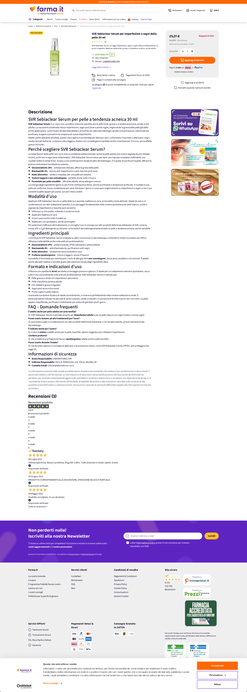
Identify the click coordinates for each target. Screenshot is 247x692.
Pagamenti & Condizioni (125, 576)
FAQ (73, 584)
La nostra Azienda (36, 576)
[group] (97, 42)
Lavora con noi (35, 588)
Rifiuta (217, 684)
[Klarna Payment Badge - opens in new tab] (188, 67)
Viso (55, 26)
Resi (73, 588)
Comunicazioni (121, 592)
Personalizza (215, 675)
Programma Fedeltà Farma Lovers (44, 584)
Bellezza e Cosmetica (43, 26)
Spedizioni (119, 580)
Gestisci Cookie (121, 596)
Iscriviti (211, 536)
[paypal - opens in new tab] (198, 68)
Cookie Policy (120, 588)
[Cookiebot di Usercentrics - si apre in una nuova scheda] (24, 686)
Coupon (32, 580)
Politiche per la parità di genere (43, 596)
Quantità (173, 51)
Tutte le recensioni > (38, 506)
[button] (35, 19)
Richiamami (76, 580)
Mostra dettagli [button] (50, 683)
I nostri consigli (35, 592)
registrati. (96, 88)
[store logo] (46, 10)
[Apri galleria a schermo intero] (55, 57)
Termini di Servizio (87, 554)
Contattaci (76, 576)
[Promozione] (195, 122)
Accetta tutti (217, 665)
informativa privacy (146, 542)
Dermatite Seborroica (68, 26)
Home (30, 26)
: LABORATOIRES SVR (111, 61)
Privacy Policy (74, 554)
